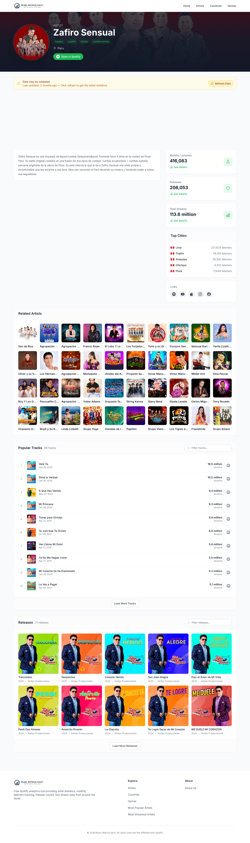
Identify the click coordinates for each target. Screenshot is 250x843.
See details (180, 167)
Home (186, 5)
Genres (232, 5)
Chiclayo (181, 265)
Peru (61, 48)
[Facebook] (209, 294)
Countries (216, 5)
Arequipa (181, 259)
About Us (190, 787)
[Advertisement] (125, 119)
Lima (179, 247)
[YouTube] (182, 294)
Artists (200, 5)
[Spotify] (174, 294)
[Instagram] (200, 294)
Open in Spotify (70, 56)
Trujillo (180, 253)
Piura (179, 271)
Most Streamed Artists (141, 814)
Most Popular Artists (140, 807)
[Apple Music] (191, 294)
